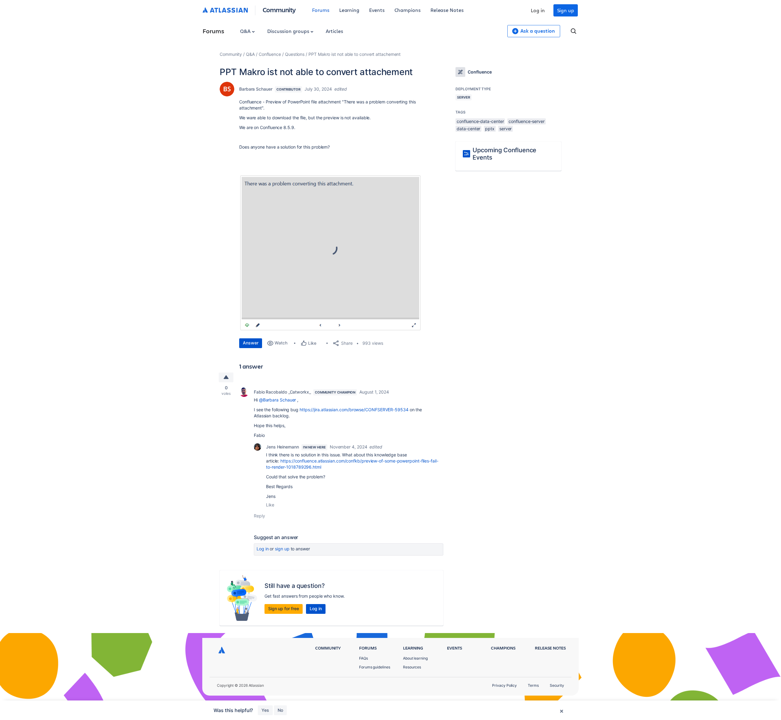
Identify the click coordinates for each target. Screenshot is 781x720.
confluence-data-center (480, 121)
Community (279, 9)
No (280, 710)
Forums (320, 10)
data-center (468, 128)
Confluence (270, 54)
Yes (265, 710)
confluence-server (527, 121)
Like (270, 504)
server (505, 128)
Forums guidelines (374, 667)
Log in (538, 10)
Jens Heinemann (282, 446)
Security (557, 685)
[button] (330, 252)
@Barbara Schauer (277, 399)
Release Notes (447, 10)
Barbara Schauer (255, 89)
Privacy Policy (504, 685)
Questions (294, 54)
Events (377, 10)
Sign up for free (283, 608)
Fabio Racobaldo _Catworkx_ (282, 391)
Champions (407, 10)
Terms (533, 685)
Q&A (246, 31)
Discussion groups (289, 31)
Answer (250, 342)
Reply (259, 515)
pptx (490, 128)
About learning (415, 658)
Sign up (565, 10)
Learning (349, 10)
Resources (412, 667)
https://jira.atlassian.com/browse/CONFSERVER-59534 (354, 409)
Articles (334, 31)
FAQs (363, 658)
